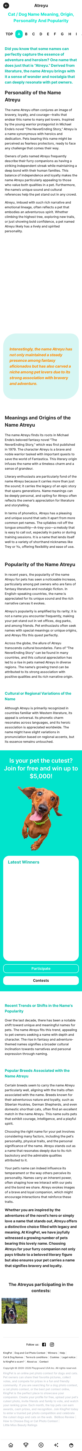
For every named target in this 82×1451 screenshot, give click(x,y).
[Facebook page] (44, 1345)
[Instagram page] (52, 1345)
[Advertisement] (41, 279)
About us (32, 1361)
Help (62, 1352)
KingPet (7, 1352)
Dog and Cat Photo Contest (30, 1352)
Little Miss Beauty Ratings (20, 1425)
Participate (41, 968)
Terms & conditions (36, 1357)
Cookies (54, 1357)
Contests (41, 980)
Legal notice (68, 1357)
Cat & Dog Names (13, 1357)
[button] (6, 5)
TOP (9, 34)
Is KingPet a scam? (13, 1361)
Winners (52, 1352)
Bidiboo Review (64, 1417)
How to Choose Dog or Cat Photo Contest (30, 1421)
